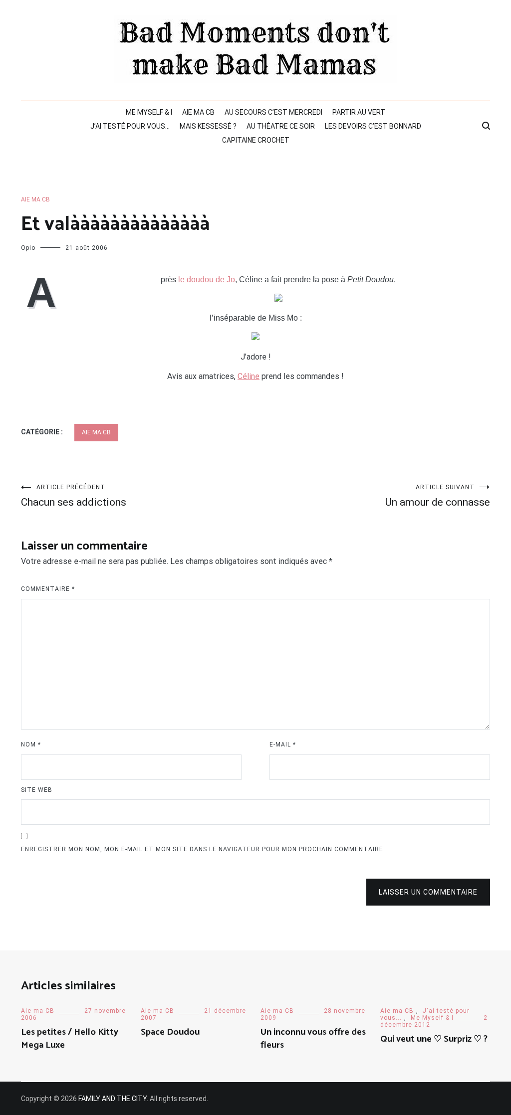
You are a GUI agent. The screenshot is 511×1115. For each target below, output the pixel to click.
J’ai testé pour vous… (130, 126)
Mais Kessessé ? (208, 126)
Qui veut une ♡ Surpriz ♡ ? (434, 1039)
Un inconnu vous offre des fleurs (313, 1038)
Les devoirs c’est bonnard (373, 126)
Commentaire (48, 588)
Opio (28, 247)
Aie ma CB (198, 112)
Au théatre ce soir (281, 126)
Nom (31, 744)
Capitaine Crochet (255, 140)
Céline (248, 376)
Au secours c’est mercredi (273, 112)
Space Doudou (170, 1032)
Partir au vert (358, 112)
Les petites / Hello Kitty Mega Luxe (69, 1038)
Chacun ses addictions (73, 496)
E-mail (282, 744)
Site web (36, 789)
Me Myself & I (149, 112)
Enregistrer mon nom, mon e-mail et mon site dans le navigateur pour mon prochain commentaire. (203, 849)
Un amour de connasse (437, 496)
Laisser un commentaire (428, 892)
